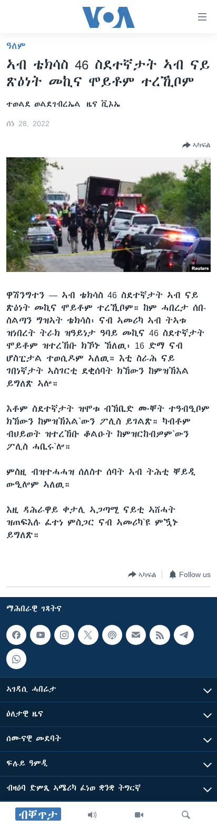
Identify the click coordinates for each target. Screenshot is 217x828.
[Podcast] (112, 635)
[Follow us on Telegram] (184, 635)
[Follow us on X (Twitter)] (88, 635)
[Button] (196, 145)
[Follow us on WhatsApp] (16, 659)
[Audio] (92, 815)
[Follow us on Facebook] (16, 635)
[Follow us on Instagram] (64, 635)
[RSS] (160, 635)
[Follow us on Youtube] (40, 635)
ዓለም (16, 46)
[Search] (186, 815)
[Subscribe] (136, 635)
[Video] (139, 815)
